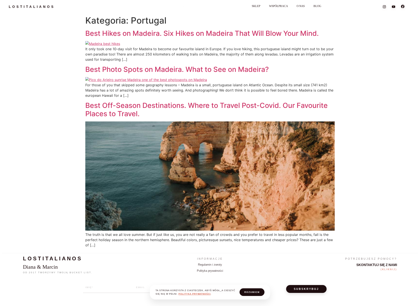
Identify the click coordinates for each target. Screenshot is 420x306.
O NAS (301, 6)
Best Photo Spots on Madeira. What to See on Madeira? (177, 69)
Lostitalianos (32, 7)
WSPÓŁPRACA (278, 6)
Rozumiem (252, 292)
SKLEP (256, 6)
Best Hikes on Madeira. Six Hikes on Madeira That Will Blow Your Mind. (202, 33)
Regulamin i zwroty (210, 264)
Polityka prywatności (210, 270)
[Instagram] (384, 6)
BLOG (317, 6)
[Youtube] (393, 6)
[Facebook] (402, 6)
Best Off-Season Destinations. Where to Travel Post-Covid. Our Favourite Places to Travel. (206, 109)
